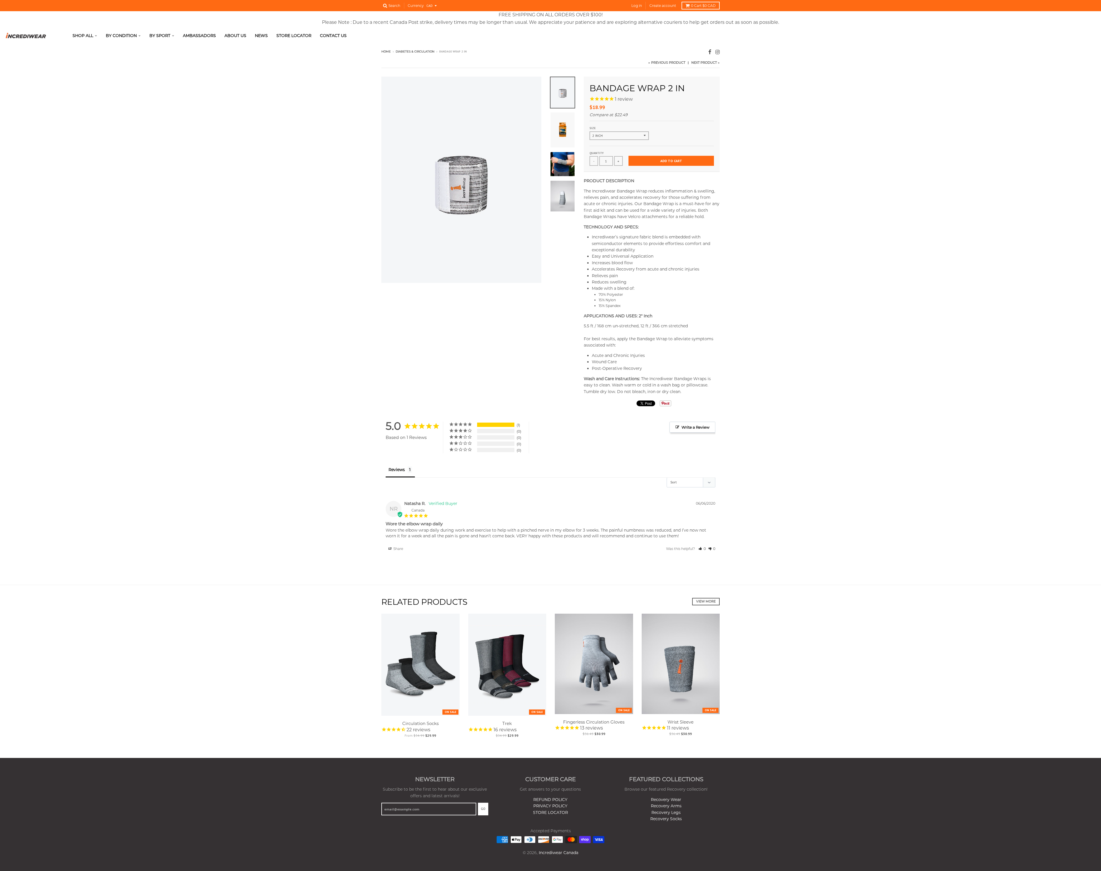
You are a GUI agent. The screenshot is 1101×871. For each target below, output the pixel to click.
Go (483, 809)
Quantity (596, 153)
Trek (507, 723)
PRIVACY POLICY (550, 805)
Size (592, 128)
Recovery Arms (666, 805)
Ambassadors (199, 35)
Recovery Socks (666, 818)
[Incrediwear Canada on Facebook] (709, 52)
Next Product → (705, 63)
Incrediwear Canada (558, 852)
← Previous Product (666, 63)
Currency (416, 5)
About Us (235, 35)
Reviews (397, 469)
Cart (703, 5)
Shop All (83, 35)
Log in (636, 5)
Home (386, 51)
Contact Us (333, 35)
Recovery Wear (666, 799)
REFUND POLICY (550, 799)
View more (706, 601)
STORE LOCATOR (550, 812)
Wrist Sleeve (680, 722)
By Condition (121, 35)
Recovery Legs (666, 812)
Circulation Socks (420, 723)
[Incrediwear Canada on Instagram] (717, 52)
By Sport (159, 35)
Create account (662, 5)
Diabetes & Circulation (415, 51)
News (261, 35)
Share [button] (398, 549)
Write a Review (695, 427)
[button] (702, 549)
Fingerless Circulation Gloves (593, 722)
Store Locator (293, 35)
